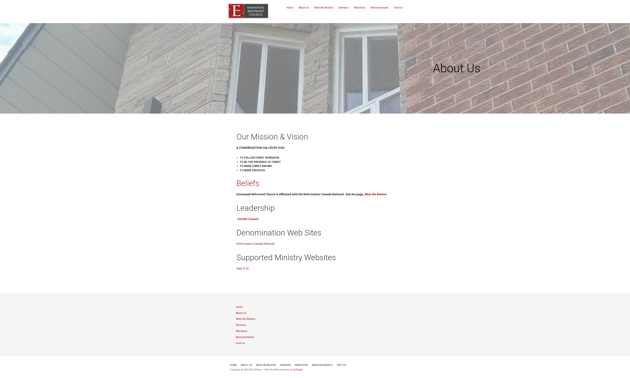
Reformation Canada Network (255, 243)
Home (289, 7)
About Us (304, 7)
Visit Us (398, 7)
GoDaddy (298, 369)
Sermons (343, 7)
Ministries (359, 7)
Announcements (379, 7)
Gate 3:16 (242, 268)
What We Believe (323, 7)
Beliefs (247, 183)
